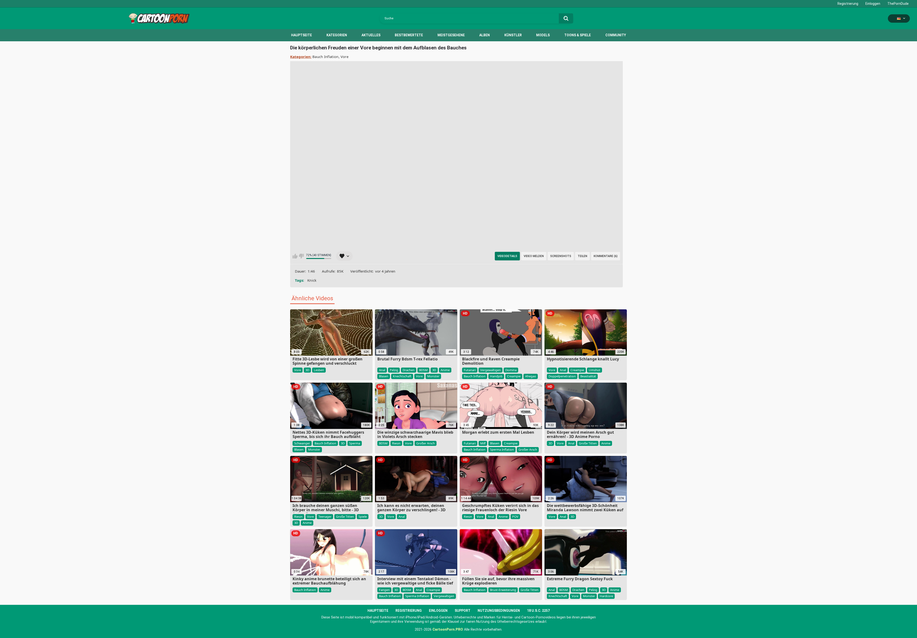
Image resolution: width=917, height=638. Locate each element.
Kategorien (336, 35)
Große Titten (588, 443)
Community (615, 35)
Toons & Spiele (577, 35)
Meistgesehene (451, 35)
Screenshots (560, 256)
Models (543, 35)
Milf (482, 443)
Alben (484, 35)
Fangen (384, 590)
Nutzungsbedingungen (499, 610)
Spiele (362, 516)
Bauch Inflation (325, 56)
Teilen (582, 256)
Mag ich (295, 256)
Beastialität (588, 376)
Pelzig (394, 370)
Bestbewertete (409, 35)
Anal (382, 370)
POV (515, 516)
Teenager (324, 516)
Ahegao (530, 376)
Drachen (409, 370)
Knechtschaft (402, 376)
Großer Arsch (425, 443)
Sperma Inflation (502, 449)
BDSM (423, 370)
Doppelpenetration (562, 376)
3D (307, 370)
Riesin (396, 443)
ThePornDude (898, 3)
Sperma (354, 443)
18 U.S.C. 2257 (538, 610)
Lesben (319, 370)
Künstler (513, 35)
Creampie (514, 376)
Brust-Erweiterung (503, 590)
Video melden (534, 256)
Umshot (594, 370)
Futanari (470, 370)
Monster (433, 376)
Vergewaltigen (490, 370)
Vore (344, 56)
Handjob (496, 376)
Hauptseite (301, 35)
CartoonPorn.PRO (447, 629)
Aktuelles (371, 35)
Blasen (383, 376)
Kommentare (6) (606, 256)
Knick (312, 280)
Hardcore (606, 596)
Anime (445, 370)
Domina (511, 370)
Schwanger (302, 443)
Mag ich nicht (301, 256)
